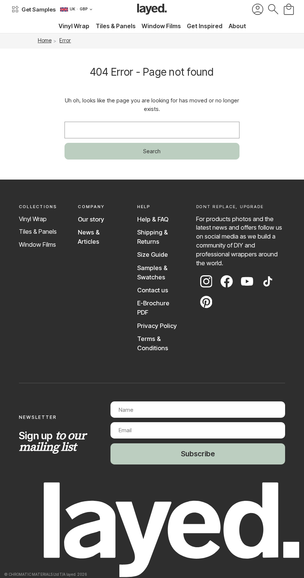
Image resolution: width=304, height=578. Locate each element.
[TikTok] (268, 281)
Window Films (37, 244)
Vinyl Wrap (33, 219)
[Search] (273, 9)
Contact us (152, 290)
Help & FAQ (152, 219)
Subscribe (198, 453)
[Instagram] (206, 281)
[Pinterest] (206, 302)
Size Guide (152, 254)
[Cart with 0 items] (289, 9)
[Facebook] (227, 281)
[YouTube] (247, 281)
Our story (91, 219)
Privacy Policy (157, 325)
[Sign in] (257, 9)
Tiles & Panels (38, 231)
